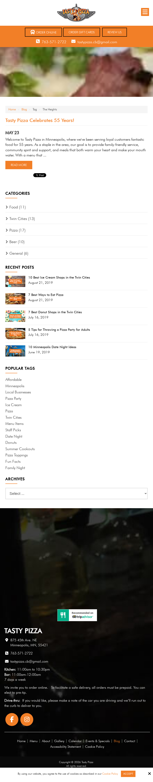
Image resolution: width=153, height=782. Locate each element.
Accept (128, 773)
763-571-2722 (54, 42)
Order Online (46, 32)
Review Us (115, 32)
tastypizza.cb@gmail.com (97, 42)
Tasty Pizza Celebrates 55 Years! (39, 120)
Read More (19, 165)
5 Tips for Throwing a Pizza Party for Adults (59, 330)
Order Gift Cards (82, 32)
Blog (24, 109)
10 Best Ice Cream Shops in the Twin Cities (59, 277)
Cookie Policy (110, 773)
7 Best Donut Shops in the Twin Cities (55, 312)
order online (38, 687)
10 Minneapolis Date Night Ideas (52, 347)
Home (12, 109)
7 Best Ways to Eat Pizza (45, 295)
